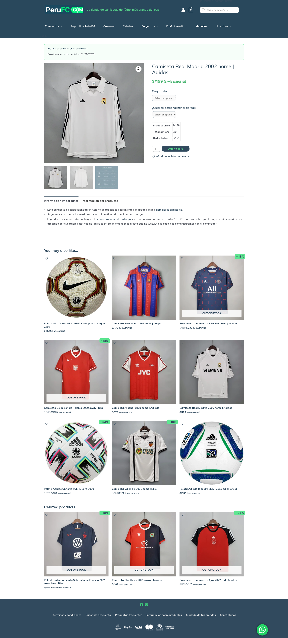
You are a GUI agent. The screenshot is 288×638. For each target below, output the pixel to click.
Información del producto (100, 201)
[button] (170, 156)
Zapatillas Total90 (83, 26)
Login (43, 35)
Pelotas (128, 26)
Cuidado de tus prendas (201, 615)
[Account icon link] (183, 10)
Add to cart (175, 148)
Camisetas (52, 26)
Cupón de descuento (98, 615)
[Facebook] (141, 604)
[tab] (61, 200)
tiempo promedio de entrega (113, 219)
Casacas (108, 26)
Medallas (201, 26)
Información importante (61, 201)
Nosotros (222, 26)
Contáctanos (228, 615)
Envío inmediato (176, 26)
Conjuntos (148, 26)
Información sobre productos (164, 615)
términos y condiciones (67, 615)
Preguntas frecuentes (128, 615)
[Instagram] (146, 604)
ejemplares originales (169, 209)
